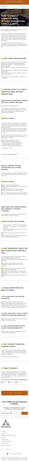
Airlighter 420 (15, 237)
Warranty (3, 437)
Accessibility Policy (6, 441)
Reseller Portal (5, 443)
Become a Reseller (6, 445)
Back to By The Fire (15, 393)
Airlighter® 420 (14, 140)
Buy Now (3, 431)
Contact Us (4, 433)
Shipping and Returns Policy (8, 435)
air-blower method (23, 194)
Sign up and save (6, 449)
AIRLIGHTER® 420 (14, 106)
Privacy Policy (4, 439)
